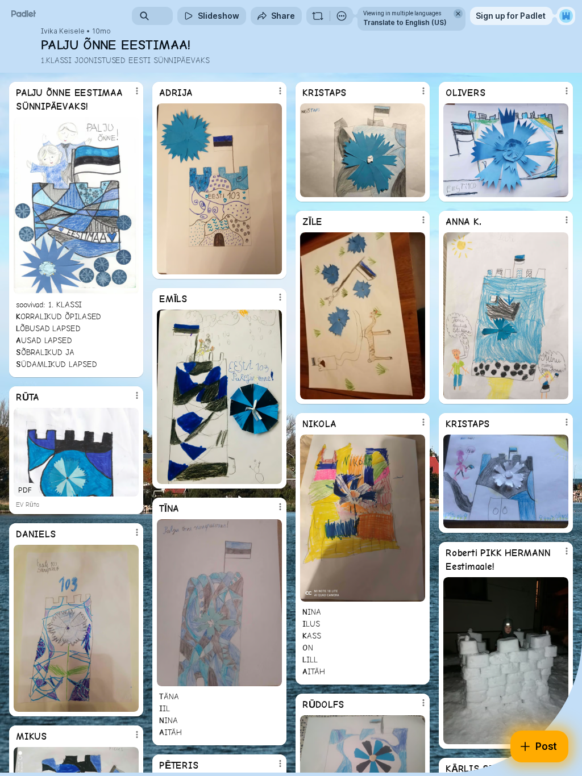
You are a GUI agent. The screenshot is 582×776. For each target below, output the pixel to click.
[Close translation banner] (458, 13)
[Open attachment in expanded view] (76, 205)
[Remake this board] (317, 16)
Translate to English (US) (405, 22)
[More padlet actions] (341, 16)
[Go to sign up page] (566, 16)
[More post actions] (129, 95)
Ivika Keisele (63, 31)
